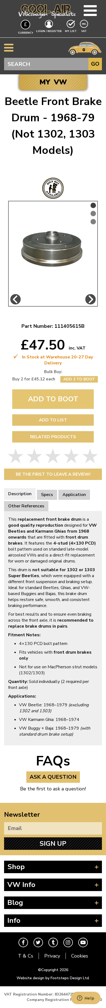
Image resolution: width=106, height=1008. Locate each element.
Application (74, 495)
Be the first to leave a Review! (53, 474)
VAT (84, 31)
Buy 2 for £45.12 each (33, 379)
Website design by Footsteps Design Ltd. (53, 978)
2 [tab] (93, 213)
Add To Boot (53, 399)
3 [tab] (93, 221)
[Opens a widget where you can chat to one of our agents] (86, 998)
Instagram (68, 942)
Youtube (83, 942)
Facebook (23, 942)
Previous (15, 299)
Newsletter (22, 814)
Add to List (53, 420)
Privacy (52, 956)
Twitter (38, 942)
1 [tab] (93, 205)
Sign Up (53, 843)
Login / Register (49, 31)
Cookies (79, 956)
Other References (26, 506)
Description (20, 494)
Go (95, 64)
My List (71, 31)
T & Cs (25, 956)
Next (90, 299)
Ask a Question (53, 777)
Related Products (53, 437)
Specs (47, 495)
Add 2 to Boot (79, 379)
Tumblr (53, 942)
